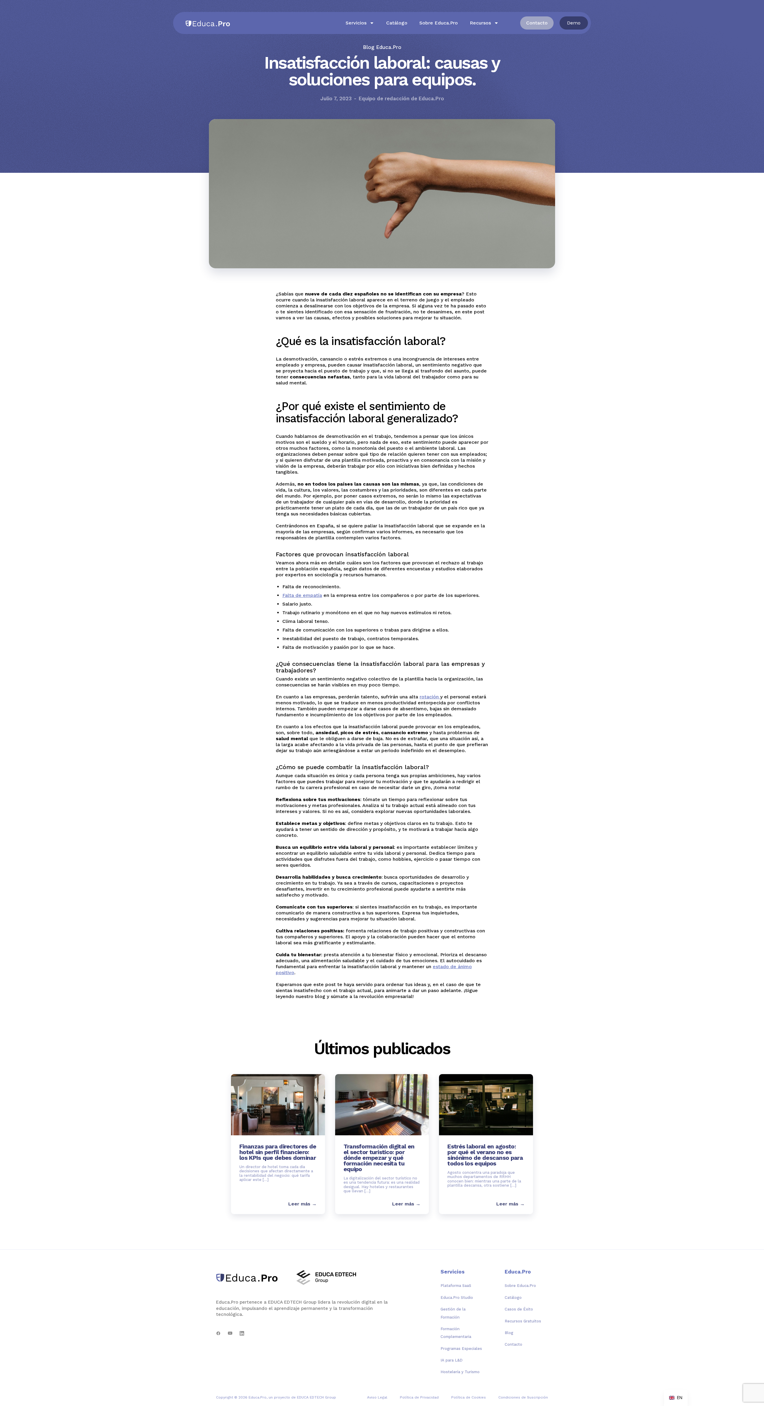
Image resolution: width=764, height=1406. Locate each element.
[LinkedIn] (242, 1333)
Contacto (513, 1344)
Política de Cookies (468, 1397)
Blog (509, 1332)
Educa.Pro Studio (456, 1297)
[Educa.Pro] (249, 1277)
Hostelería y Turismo (460, 1372)
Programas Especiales (461, 1348)
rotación (430, 697)
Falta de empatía (302, 595)
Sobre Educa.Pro (438, 23)
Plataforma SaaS (455, 1285)
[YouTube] (230, 1333)
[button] (574, 23)
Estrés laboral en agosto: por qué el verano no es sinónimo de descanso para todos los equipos (485, 1155)
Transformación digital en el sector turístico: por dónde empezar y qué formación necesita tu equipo (379, 1158)
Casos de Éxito (519, 1309)
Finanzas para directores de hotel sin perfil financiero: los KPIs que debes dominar (277, 1152)
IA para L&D (451, 1360)
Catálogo (396, 23)
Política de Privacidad (419, 1397)
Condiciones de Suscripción (523, 1397)
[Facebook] (218, 1333)
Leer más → (302, 1204)
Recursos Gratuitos (523, 1321)
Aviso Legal (377, 1397)
